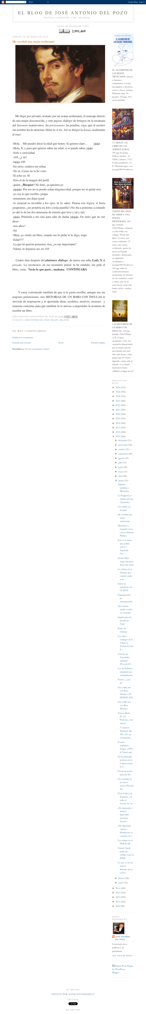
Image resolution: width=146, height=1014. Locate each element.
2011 (118, 901)
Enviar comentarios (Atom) (37, 348)
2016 (118, 431)
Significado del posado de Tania (124, 620)
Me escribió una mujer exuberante (33, 41)
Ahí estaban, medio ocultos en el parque (125, 609)
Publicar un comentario (22, 337)
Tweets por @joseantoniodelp (73, 994)
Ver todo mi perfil (122, 956)
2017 (118, 427)
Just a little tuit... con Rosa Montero (125, 705)
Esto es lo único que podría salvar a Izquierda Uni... (125, 547)
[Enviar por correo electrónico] (65, 316)
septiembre (123, 453)
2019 (118, 418)
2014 (118, 888)
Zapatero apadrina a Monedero (123, 487)
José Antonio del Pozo (122, 938)
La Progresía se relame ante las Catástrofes (125, 499)
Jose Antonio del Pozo (37, 320)
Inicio (61, 342)
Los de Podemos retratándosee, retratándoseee (125, 671)
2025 (118, 391)
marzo (121, 480)
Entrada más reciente (21, 342)
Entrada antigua (98, 342)
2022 (118, 405)
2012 (118, 897)
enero (121, 882)
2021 (118, 409)
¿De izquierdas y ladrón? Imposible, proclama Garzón (125, 814)
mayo (121, 471)
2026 (118, 387)
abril (120, 476)
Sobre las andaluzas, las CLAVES (125, 587)
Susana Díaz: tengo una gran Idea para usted (125, 561)
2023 (118, 400)
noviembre (123, 444)
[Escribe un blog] (68, 316)
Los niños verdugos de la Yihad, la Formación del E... (125, 643)
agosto (121, 458)
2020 (118, 414)
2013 (118, 892)
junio (120, 467)
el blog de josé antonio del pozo (73, 13)
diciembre (123, 440)
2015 (118, 436)
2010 (118, 906)
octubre (122, 449)
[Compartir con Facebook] (73, 316)
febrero (121, 878)
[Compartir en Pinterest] (76, 316)
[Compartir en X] (70, 316)
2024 (118, 396)
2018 (118, 423)
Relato (54, 320)
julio (120, 462)
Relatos (64, 320)
